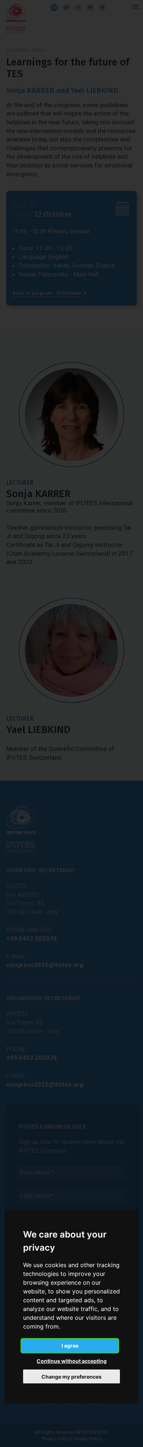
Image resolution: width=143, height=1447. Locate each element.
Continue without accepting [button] (72, 1361)
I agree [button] (70, 1345)
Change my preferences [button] (71, 1377)
